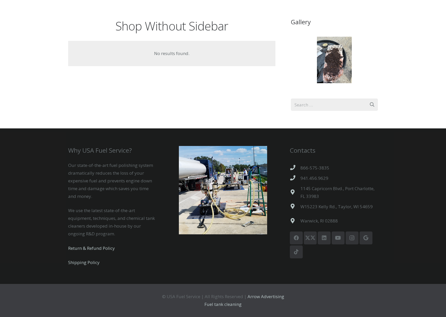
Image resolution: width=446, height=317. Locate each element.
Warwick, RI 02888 (319, 221)
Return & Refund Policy (91, 248)
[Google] (366, 237)
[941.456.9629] (295, 178)
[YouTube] (338, 237)
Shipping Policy (84, 262)
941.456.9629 (314, 178)
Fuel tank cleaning (223, 304)
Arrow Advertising (265, 296)
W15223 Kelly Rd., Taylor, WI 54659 (336, 207)
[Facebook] (296, 237)
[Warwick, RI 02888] (295, 220)
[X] (310, 237)
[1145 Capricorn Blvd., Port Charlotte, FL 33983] (295, 192)
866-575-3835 (314, 168)
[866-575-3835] (295, 167)
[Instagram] (352, 237)
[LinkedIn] (324, 237)
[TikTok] (296, 251)
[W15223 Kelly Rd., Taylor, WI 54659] (295, 206)
